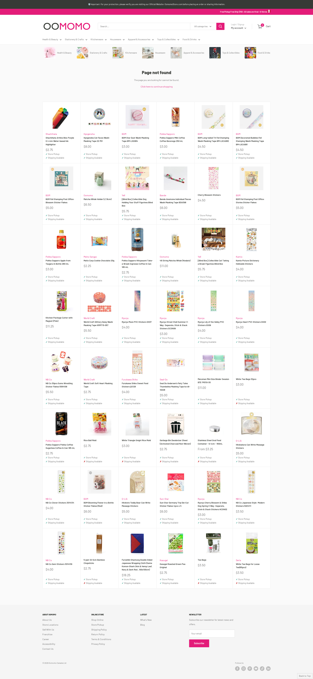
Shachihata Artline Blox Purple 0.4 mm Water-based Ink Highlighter (60, 141)
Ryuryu (125, 318)
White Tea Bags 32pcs (246, 379)
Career (45, 639)
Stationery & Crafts (74, 39)
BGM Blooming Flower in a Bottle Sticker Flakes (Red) (99, 504)
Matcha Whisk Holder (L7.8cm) (98, 199)
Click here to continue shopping (156, 86)
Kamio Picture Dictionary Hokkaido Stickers (247, 262)
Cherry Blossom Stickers (209, 195)
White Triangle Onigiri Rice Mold (136, 440)
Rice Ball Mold (90, 440)
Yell (123, 195)
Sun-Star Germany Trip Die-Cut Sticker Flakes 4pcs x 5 (174, 504)
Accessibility (48, 644)
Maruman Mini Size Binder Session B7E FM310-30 (213, 381)
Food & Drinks (190, 39)
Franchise (47, 634)
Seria (238, 560)
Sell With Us (48, 629)
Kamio (239, 256)
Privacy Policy (98, 644)
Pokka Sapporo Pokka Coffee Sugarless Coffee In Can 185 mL (60, 446)
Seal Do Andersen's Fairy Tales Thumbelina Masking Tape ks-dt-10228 (175, 386)
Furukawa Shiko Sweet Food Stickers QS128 (135, 385)
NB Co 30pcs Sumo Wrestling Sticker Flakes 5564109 (59, 385)
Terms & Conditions (101, 639)
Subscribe (199, 643)
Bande (163, 195)
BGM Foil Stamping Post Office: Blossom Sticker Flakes (60, 201)
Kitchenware (97, 39)
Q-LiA (239, 440)
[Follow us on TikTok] (262, 668)
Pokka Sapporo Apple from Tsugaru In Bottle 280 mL (58, 262)
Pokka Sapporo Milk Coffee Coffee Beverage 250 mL (172, 139)
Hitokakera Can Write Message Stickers (250, 446)
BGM (124, 134)
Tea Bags (202, 560)
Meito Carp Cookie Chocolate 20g (99, 260)
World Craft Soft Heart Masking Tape (98, 385)
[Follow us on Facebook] (237, 668)
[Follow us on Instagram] (243, 668)
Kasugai (164, 560)
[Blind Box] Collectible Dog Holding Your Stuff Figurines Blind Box (137, 202)
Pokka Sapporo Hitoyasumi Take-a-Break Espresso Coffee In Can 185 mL (137, 263)
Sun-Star (164, 498)
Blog (142, 624)
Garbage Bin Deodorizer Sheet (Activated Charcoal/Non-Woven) (175, 442)
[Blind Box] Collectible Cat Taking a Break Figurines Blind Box (213, 262)
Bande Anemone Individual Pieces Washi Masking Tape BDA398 (175, 201)
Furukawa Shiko (130, 379)
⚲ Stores (263, 12)
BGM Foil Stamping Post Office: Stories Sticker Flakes (250, 201)
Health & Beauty (50, 39)
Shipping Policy (99, 629)
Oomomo (88, 195)
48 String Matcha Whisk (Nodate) (175, 260)
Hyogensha (89, 134)
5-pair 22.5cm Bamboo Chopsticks (94, 561)
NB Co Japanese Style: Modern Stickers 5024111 (250, 504)
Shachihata (51, 134)
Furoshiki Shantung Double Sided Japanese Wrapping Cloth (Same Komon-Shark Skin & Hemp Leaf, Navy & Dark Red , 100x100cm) (137, 565)
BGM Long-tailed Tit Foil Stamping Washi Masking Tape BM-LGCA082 (213, 139)
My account (237, 27)
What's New (146, 619)
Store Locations (50, 624)
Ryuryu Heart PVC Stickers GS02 (251, 322)
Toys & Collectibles (166, 39)
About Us (47, 619)
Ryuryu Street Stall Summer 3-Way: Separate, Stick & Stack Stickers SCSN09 (174, 325)
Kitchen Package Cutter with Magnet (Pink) (59, 319)
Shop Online (97, 619)
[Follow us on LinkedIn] (268, 668)
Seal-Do (164, 379)
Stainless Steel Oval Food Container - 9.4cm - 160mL (210, 442)
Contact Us (47, 648)
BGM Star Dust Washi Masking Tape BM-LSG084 (135, 139)
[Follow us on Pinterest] (249, 668)
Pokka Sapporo (167, 134)
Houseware (115, 39)
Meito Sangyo (90, 256)
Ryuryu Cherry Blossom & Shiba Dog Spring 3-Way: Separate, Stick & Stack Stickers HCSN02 (212, 505)
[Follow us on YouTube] (256, 668)
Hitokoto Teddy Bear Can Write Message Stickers (136, 504)
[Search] (220, 26)
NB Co (49, 379)
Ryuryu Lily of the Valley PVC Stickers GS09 (211, 323)
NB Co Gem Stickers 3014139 (59, 564)
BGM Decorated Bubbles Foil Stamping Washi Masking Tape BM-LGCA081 (250, 141)
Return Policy (97, 634)
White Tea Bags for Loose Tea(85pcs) (248, 566)
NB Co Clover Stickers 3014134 (60, 502)
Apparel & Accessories (139, 39)
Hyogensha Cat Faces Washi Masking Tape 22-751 (96, 139)
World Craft (89, 318)
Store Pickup (97, 624)
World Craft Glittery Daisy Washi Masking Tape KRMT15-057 (98, 323)
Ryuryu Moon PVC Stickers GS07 (136, 322)
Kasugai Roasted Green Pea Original (172, 566)
